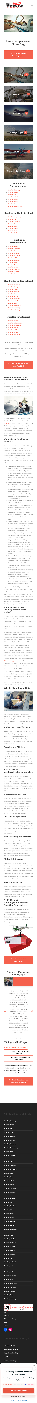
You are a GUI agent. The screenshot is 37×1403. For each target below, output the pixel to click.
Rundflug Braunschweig (11, 1148)
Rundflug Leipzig (9, 1161)
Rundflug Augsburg (10, 1275)
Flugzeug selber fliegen (10, 1360)
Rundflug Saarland (9, 1225)
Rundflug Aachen (9, 1217)
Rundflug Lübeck (9, 1132)
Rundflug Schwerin (9, 1136)
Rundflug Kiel (8, 1128)
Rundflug (6, 423)
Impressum (24, 1400)
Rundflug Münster (9, 1198)
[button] (34, 1366)
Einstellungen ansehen (18, 1396)
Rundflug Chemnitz (10, 1165)
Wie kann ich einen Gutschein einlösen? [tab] (19, 1058)
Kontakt (6, 1325)
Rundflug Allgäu (9, 1272)
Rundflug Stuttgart (9, 1246)
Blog (5, 1312)
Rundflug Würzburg (10, 1287)
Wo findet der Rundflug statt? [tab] (15, 1047)
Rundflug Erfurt (9, 1181)
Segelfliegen (7, 1357)
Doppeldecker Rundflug (11, 1353)
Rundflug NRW (8, 1202)
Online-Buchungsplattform (11, 661)
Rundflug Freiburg (9, 1250)
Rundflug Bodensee (9, 1254)
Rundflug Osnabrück (10, 1229)
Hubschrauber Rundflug (11, 1349)
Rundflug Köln (8, 1210)
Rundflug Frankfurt (10, 1291)
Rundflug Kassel (9, 1184)
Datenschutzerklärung (16, 1400)
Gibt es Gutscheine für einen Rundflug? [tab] (18, 1052)
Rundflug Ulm (8, 1258)
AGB (5, 1322)
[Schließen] (34, 1368)
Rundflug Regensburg (10, 1283)
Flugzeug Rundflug (9, 1345)
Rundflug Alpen (8, 1279)
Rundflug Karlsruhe (10, 1242)
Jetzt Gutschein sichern (18, 1391)
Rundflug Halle (8, 1177)
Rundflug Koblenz (9, 1221)
